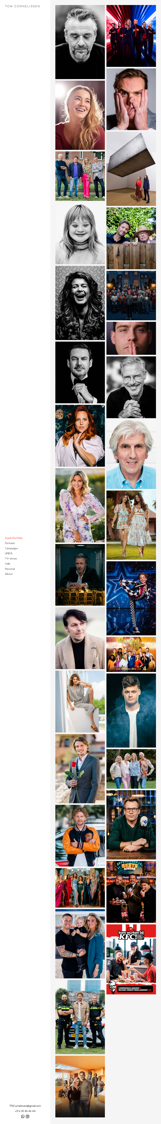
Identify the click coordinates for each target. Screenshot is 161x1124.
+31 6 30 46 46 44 (25, 1111)
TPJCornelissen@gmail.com (25, 1105)
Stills (7, 563)
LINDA (8, 553)
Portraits (10, 543)
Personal (10, 568)
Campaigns (11, 548)
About (9, 573)
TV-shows (11, 558)
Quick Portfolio (14, 537)
